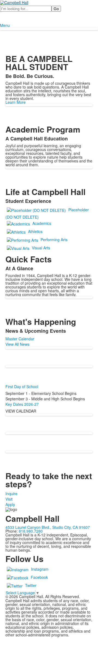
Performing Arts (54, 239)
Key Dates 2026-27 (22, 404)
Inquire (11, 493)
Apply (10, 504)
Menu (5, 25)
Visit (9, 499)
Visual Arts (41, 247)
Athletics (35, 231)
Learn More (15, 102)
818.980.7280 (31, 531)
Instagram (39, 569)
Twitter (30, 585)
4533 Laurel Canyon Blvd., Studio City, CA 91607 (47, 527)
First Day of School (21, 386)
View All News (17, 344)
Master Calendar (19, 338)
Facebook (39, 577)
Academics (41, 223)
